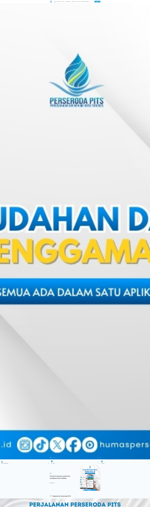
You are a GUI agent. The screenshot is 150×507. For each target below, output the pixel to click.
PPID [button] (77, 1)
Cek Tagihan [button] (83, 1)
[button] (99, 457)
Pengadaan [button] (87, 1)
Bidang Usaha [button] (68, 1)
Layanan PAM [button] (73, 1)
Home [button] (55, 1)
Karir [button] (79, 1)
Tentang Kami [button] (59, 1)
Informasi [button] (63, 1)
